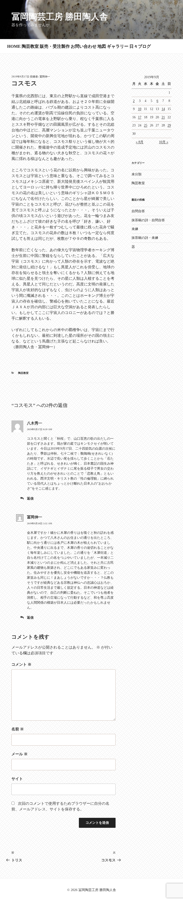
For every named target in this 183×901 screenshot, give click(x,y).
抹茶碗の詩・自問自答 (148, 220)
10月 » (163, 142)
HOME (14, 46)
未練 (135, 229)
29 (169, 125)
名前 (17, 729)
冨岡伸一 (45, 76)
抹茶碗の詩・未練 (145, 238)
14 (163, 109)
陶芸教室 (30, 46)
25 (145, 125)
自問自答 (138, 211)
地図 (101, 46)
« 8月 (139, 142)
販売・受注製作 (55, 46)
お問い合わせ (84, 46)
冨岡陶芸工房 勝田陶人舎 (59, 16)
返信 (30, 498)
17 (139, 117)
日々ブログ (140, 46)
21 (163, 117)
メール (19, 754)
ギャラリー (117, 46)
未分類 (137, 174)
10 (139, 109)
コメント (21, 664)
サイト (17, 779)
